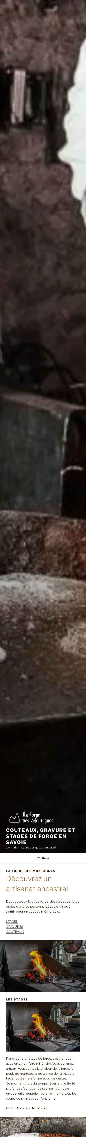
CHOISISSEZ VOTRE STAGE (26, 1108)
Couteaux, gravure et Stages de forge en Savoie (40, 836)
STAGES (12, 921)
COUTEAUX (15, 932)
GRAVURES (14, 926)
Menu (45, 858)
